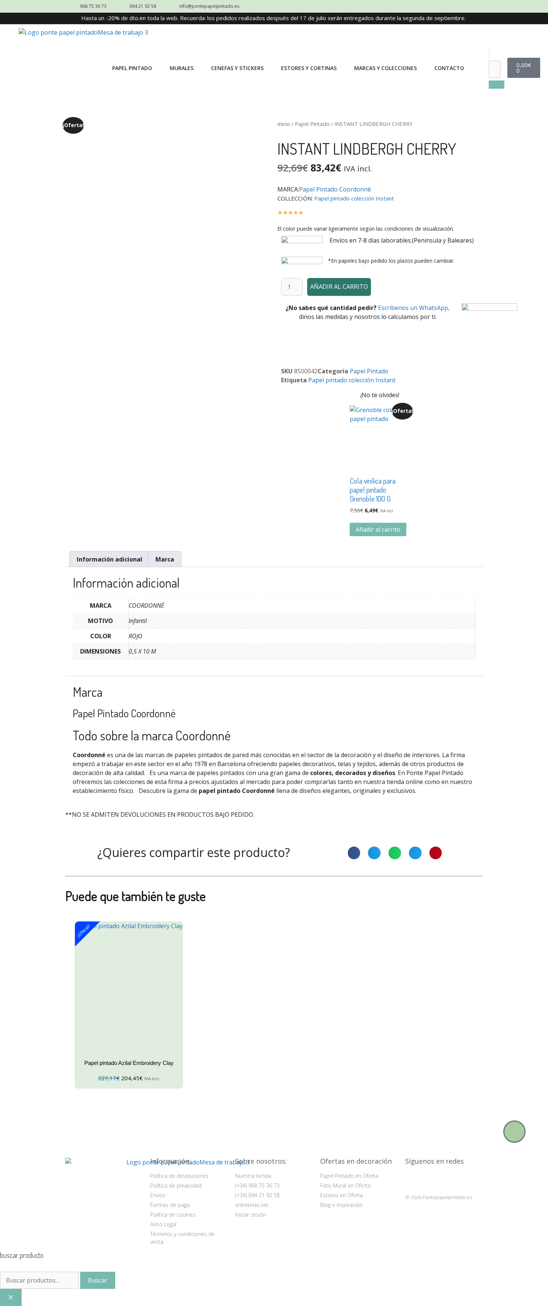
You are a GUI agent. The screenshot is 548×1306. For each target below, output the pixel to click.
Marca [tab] (164, 559)
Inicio (283, 123)
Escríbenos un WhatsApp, (414, 308)
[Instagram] (412, 1179)
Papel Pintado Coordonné (335, 189)
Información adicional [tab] (109, 559)
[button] (354, 853)
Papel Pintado (312, 123)
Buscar (97, 1280)
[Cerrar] (11, 1297)
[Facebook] (430, 1179)
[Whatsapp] (514, 1131)
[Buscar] (496, 84)
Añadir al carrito (339, 286)
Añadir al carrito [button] (378, 529)
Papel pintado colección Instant (354, 198)
